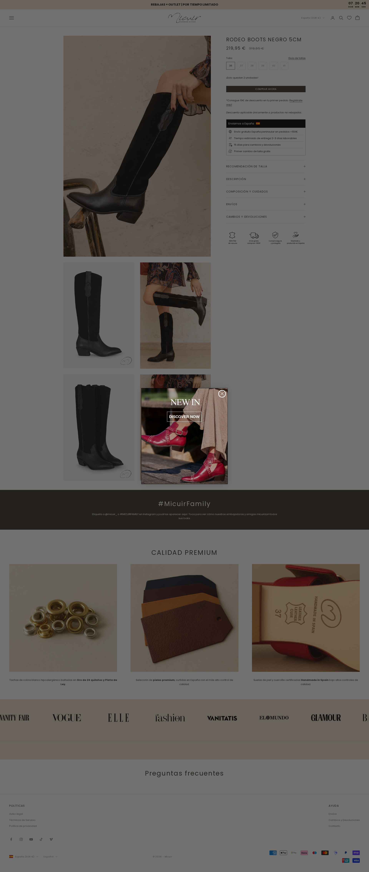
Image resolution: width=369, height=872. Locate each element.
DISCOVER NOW (184, 417)
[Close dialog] (222, 393)
